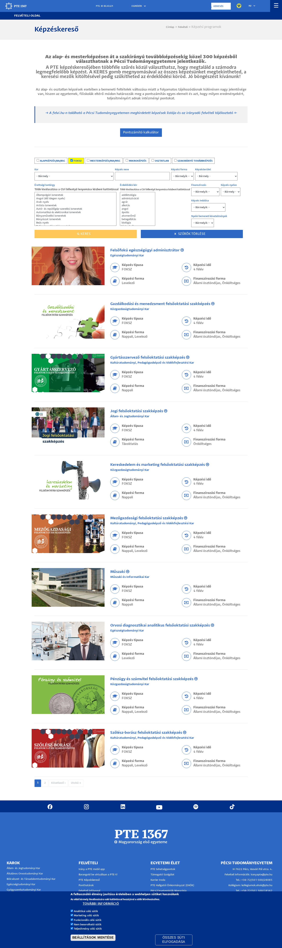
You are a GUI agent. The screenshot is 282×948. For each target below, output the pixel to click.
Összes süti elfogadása (173, 940)
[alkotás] (137, 205)
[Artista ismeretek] (75, 205)
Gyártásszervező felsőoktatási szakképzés (148, 357)
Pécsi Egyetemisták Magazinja (168, 891)
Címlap (170, 27)
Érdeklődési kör (128, 185)
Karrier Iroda (158, 880)
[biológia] (137, 223)
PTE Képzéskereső (89, 880)
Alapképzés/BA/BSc (52, 161)
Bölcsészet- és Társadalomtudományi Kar (31, 879)
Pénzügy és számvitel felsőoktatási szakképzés (152, 679)
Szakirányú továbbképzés (195, 161)
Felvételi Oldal (27, 15)
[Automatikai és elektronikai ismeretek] (75, 212)
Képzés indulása (200, 200)
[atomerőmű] (137, 216)
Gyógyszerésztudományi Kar (24, 890)
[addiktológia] (137, 195)
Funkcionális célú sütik (87, 920)
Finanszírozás (198, 185)
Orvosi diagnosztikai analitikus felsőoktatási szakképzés (160, 625)
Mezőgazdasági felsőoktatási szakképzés (147, 518)
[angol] (137, 209)
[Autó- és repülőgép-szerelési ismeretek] (75, 209)
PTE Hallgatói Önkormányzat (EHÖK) (172, 885)
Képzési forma (179, 169)
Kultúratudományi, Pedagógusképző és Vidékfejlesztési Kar (152, 362)
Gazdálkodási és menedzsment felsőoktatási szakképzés (160, 304)
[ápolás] (137, 212)
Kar (36, 169)
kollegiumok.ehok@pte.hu (257, 885)
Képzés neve (122, 169)
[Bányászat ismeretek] (75, 219)
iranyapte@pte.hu (261, 874)
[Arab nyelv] (75, 202)
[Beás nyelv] (75, 223)
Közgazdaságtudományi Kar (129, 309)
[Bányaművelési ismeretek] (75, 216)
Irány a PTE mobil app (92, 869)
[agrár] (137, 202)
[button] (139, 6)
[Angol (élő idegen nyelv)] (75, 198)
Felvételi (183, 27)
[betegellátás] (137, 219)
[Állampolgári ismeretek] (75, 195)
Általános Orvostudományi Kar (25, 873)
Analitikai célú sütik (86, 911)
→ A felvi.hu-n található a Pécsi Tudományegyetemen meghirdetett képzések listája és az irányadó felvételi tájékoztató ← (141, 113)
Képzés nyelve (229, 185)
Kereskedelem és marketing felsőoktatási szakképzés (158, 465)
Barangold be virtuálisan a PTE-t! (98, 874)
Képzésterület (203, 169)
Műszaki (118, 572)
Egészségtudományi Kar (127, 255)
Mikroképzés (137, 161)
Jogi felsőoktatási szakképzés (137, 411)
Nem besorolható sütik (87, 924)
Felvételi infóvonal (89, 891)
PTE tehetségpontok (163, 869)
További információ (101, 904)
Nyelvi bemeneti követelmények (209, 216)
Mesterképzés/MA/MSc (105, 161)
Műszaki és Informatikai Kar (129, 577)
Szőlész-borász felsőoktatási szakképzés (146, 732)
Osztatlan (162, 161)
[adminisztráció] (137, 198)
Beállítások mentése (93, 937)
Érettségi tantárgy (45, 185)
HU (250, 6)
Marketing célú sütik (86, 915)
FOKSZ (78, 161)
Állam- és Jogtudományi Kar (129, 416)
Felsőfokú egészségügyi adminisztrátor (145, 250)
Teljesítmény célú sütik (88, 929)
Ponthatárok (86, 885)
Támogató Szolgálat (162, 874)
